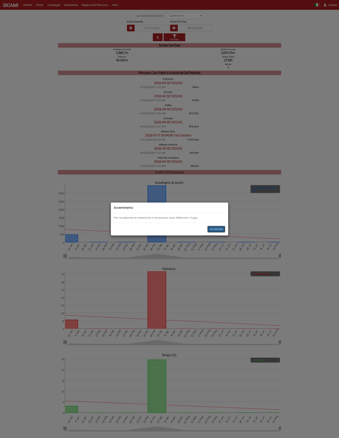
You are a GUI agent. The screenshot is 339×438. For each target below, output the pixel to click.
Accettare (216, 229)
